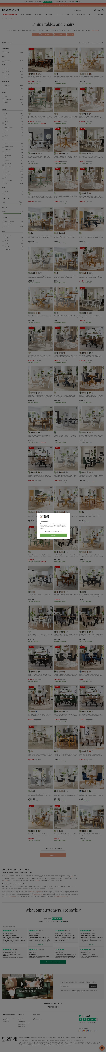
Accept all (53, 535)
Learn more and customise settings (54, 531)
